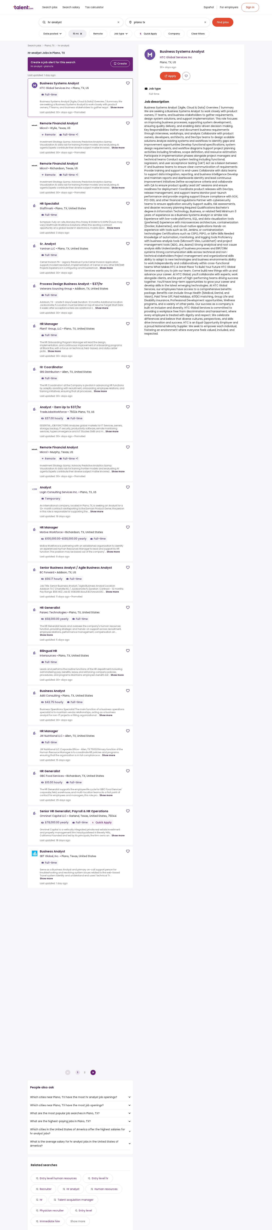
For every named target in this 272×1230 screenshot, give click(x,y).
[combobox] (81, 22)
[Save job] (128, 83)
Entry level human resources (58, 1178)
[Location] (165, 22)
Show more (116, 107)
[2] (93, 1072)
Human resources (106, 1189)
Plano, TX (49, 45)
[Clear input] (118, 22)
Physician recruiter (52, 1210)
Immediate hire (50, 1221)
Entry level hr (100, 1178)
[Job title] (78, 22)
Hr (41, 1200)
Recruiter (45, 1189)
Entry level (85, 1210)
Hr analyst (73, 1189)
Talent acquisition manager (75, 1200)
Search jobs (34, 45)
